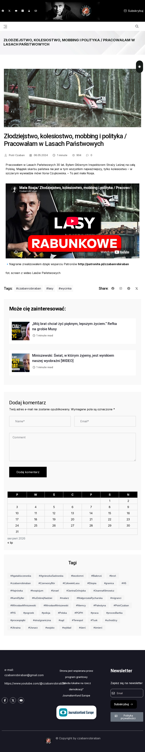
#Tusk (94, 620)
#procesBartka (114, 612)
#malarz (64, 598)
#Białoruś (96, 575)
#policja (46, 612)
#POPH (79, 612)
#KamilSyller (17, 598)
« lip (10, 542)
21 (91, 519)
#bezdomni (77, 575)
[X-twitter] (9, 11)
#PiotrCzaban (121, 605)
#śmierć (98, 627)
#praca (94, 612)
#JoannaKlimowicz (104, 590)
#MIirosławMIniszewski (23, 605)
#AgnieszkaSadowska (51, 575)
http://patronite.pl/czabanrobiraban (103, 264)
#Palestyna (100, 605)
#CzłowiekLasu (71, 583)
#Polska (62, 612)
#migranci (115, 598)
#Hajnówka (16, 590)
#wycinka (65, 288)
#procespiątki (17, 620)
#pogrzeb (28, 612)
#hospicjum (37, 590)
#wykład (66, 627)
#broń (112, 575)
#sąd (61, 620)
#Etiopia (91, 583)
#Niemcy (81, 605)
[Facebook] (3, 11)
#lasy (49, 288)
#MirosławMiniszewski (56, 605)
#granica (109, 583)
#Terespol (77, 620)
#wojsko (49, 627)
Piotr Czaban (16, 155)
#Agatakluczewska (20, 575)
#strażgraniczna (42, 620)
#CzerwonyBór (47, 583)
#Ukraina (15, 627)
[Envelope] (36, 11)
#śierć (82, 627)
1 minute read (44, 335)
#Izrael (55, 590)
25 (35, 525)
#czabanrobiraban (28, 288)
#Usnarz (33, 627)
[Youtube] (16, 11)
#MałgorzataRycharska (90, 598)
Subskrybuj (135, 11)
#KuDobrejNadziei (42, 598)
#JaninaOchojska (76, 590)
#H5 (124, 583)
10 (17, 513)
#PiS (13, 612)
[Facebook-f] (5, 700)
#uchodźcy (111, 620)
